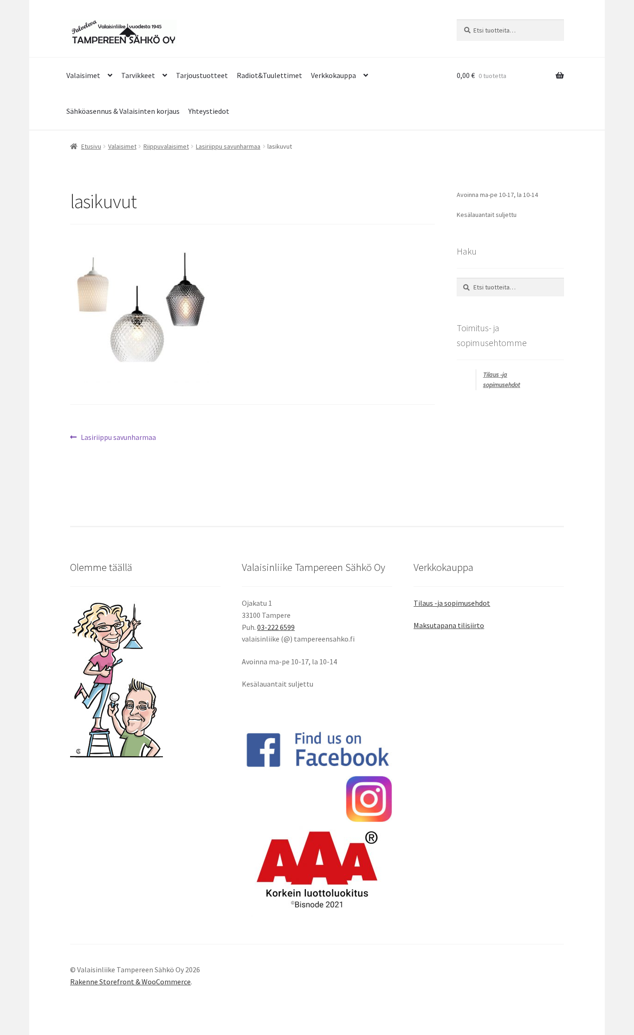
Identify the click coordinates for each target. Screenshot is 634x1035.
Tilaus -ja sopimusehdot (452, 603)
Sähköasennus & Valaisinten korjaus (123, 111)
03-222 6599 (276, 627)
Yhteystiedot (208, 111)
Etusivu (91, 146)
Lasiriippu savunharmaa (228, 146)
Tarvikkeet (138, 75)
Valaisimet (83, 75)
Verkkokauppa (333, 75)
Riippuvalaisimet (166, 146)
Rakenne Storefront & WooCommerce (130, 981)
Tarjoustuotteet (202, 75)
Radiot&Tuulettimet (269, 75)
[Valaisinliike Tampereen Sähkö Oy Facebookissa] (317, 749)
